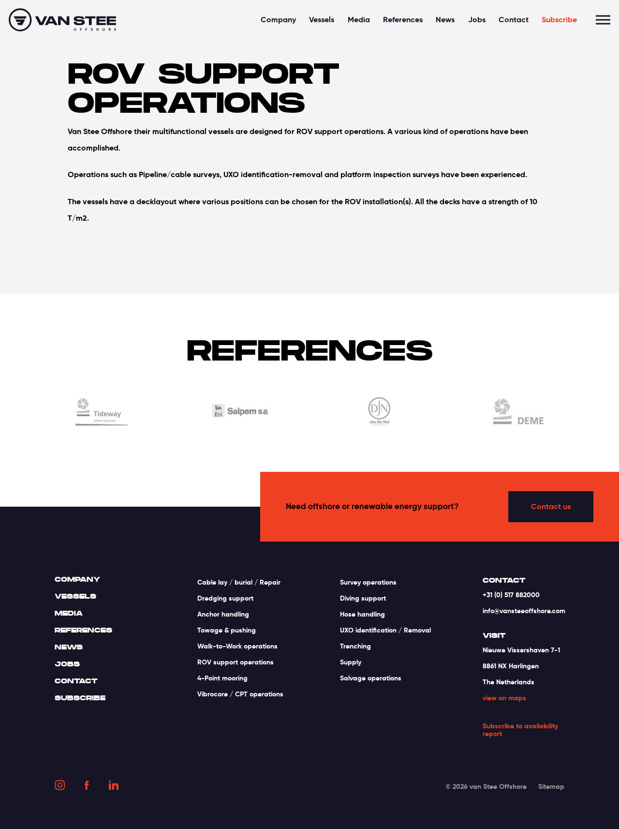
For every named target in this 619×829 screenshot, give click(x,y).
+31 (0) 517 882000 (511, 594)
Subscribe (559, 20)
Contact (514, 20)
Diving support (363, 598)
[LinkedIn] (113, 786)
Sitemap (551, 786)
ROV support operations (235, 662)
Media (359, 20)
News (445, 20)
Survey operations (368, 582)
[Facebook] (87, 787)
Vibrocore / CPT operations (240, 694)
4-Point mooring (222, 678)
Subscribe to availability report (520, 730)
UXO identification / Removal (385, 630)
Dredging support (225, 598)
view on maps (504, 697)
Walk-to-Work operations (237, 646)
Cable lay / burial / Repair (238, 582)
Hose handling (362, 614)
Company (278, 20)
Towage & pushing (226, 630)
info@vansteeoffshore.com (524, 610)
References (403, 20)
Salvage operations (370, 678)
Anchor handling (223, 614)
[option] (101, 413)
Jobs (477, 20)
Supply (350, 662)
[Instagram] (60, 787)
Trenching (355, 646)
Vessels (321, 20)
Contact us (551, 506)
